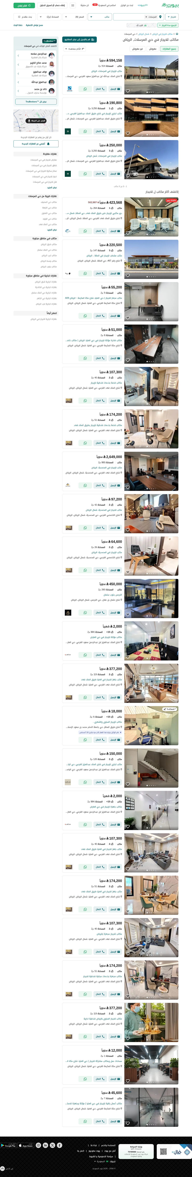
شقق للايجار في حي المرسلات (44, 165)
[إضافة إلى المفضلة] (128, 91)
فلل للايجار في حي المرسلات (45, 182)
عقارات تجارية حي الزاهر (47, 298)
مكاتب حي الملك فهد (48, 224)
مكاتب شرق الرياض (49, 244)
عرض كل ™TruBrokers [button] (36, 102)
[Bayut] (170, 5)
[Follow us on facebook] (59, 1147)
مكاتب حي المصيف (49, 202)
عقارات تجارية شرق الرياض (46, 282)
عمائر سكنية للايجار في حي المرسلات (41, 171)
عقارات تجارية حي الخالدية (46, 287)
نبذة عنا (94, 1145)
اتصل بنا (80, 1151)
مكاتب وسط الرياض (48, 261)
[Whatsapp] (85, 89)
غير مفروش (137, 48)
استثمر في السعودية (105, 5)
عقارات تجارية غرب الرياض (46, 304)
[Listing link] (120, 74)
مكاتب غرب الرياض (49, 256)
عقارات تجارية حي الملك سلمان (44, 293)
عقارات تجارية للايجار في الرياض (44, 319)
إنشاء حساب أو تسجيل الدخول (52, 5)
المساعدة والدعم (108, 1145)
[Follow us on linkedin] (45, 1147)
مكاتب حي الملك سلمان (47, 250)
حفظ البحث (18, 25)
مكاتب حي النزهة (49, 208)
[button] (172, 17)
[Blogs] (143, 5)
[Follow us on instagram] (38, 1147)
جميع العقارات (169, 48)
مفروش (152, 48)
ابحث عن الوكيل (127, 5)
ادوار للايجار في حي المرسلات (44, 177)
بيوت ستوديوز (94, 1151)
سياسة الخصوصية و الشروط (101, 1156)
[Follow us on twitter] (52, 1147)
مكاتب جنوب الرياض (49, 267)
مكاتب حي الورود (50, 219)
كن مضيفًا (85, 5)
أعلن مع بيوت (110, 1151)
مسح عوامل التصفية (34, 25)
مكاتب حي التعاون (49, 213)
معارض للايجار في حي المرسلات (43, 160)
